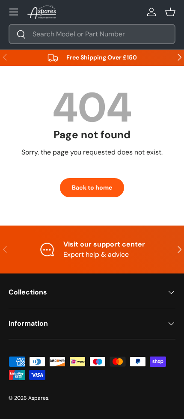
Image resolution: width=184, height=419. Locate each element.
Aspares (38, 398)
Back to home (92, 187)
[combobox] (92, 34)
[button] (170, 12)
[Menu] (13, 12)
